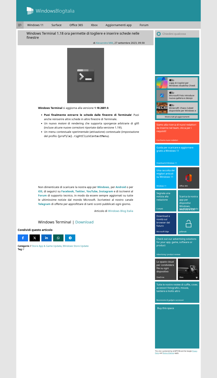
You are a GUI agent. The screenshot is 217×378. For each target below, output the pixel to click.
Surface (57, 25)
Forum (144, 25)
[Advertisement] (86, 161)
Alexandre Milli (104, 43)
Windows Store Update (76, 246)
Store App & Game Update (47, 246)
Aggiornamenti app (119, 25)
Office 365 (76, 25)
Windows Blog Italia (120, 211)
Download (84, 222)
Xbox (94, 25)
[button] (20, 25)
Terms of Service (168, 353)
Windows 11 (35, 25)
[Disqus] (86, 338)
